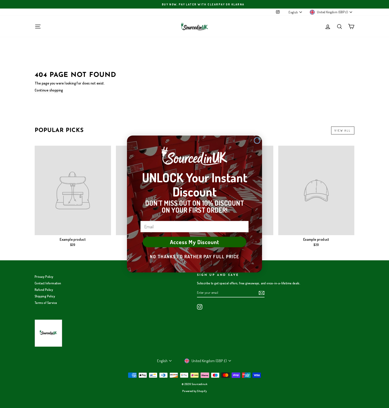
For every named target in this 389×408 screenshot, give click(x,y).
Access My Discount (194, 241)
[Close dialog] (257, 140)
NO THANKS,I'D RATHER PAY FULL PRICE (194, 256)
